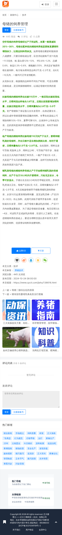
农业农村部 (16, 502)
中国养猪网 (29, 502)
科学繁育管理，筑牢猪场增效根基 (45, 323)
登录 (46, 4)
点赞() (22, 250)
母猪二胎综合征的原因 (23, 290)
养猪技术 (19, 270)
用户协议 (29, 530)
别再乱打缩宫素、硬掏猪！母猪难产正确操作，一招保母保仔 (45, 350)
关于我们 (16, 530)
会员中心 (43, 530)
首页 (4, 15)
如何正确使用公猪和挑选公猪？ (16, 350)
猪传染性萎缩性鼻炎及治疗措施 (27, 294)
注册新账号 (18, 30)
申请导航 (46, 483)
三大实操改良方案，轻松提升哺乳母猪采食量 (16, 323)
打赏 (41, 250)
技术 (24, 15)
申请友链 (46, 498)
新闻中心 (14, 15)
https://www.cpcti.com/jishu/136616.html (35, 282)
